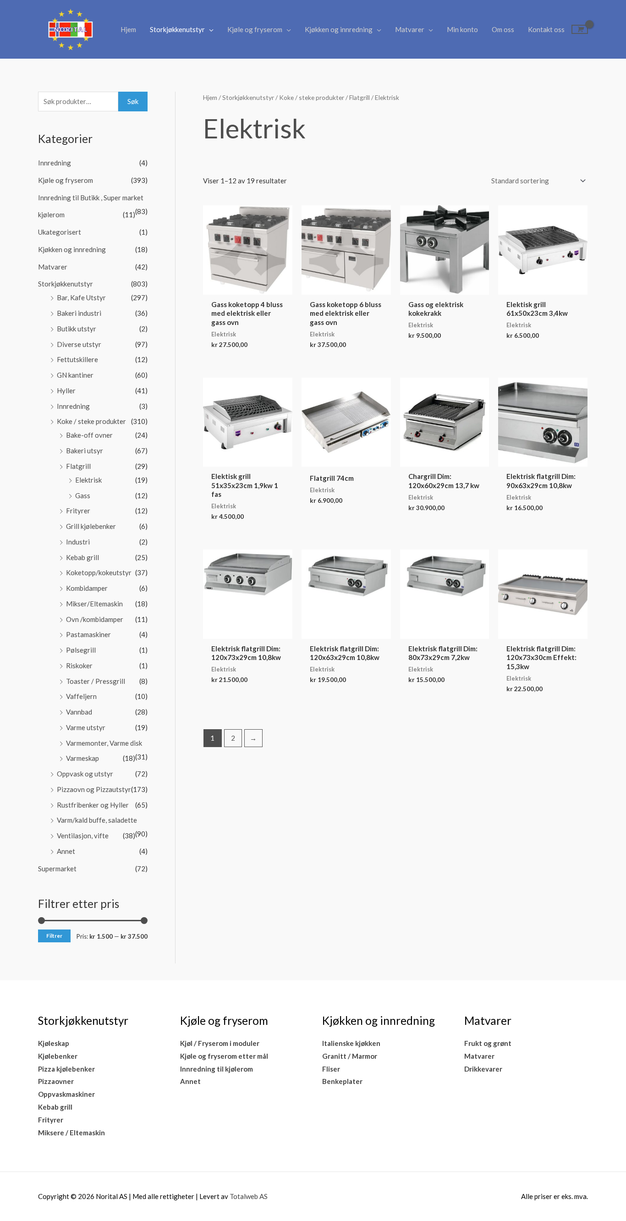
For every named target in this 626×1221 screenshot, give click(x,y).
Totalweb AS (249, 1196)
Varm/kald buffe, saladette (97, 820)
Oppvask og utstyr (85, 774)
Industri (78, 542)
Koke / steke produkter (91, 421)
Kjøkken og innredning (339, 29)
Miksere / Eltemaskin (71, 1132)
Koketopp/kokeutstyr (99, 572)
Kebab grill (82, 557)
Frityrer (78, 510)
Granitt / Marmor (349, 1056)
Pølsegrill (81, 650)
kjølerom (51, 214)
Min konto (462, 29)
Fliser (331, 1069)
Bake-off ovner (89, 435)
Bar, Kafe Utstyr (81, 297)
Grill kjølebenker (91, 526)
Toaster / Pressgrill (95, 681)
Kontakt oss (546, 29)
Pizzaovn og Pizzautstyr (94, 789)
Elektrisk (88, 480)
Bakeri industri (79, 313)
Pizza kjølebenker (66, 1069)
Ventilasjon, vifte (83, 835)
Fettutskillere (77, 359)
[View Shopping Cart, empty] (579, 29)
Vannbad (79, 712)
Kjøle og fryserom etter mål (224, 1056)
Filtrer (54, 935)
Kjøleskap (53, 1043)
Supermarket (57, 868)
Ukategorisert (59, 232)
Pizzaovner (56, 1081)
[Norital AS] (70, 28)
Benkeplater (342, 1081)
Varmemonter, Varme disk (104, 743)
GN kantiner (75, 375)
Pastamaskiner (88, 634)
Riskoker (79, 665)
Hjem (128, 29)
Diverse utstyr (79, 344)
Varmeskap (82, 758)
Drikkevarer (483, 1069)
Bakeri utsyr (84, 450)
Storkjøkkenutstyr (177, 29)
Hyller (66, 390)
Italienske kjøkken (351, 1043)
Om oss (503, 29)
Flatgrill (78, 466)
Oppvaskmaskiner (66, 1094)
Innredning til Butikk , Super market (90, 197)
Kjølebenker (57, 1056)
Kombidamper (87, 588)
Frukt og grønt (487, 1043)
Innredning (54, 163)
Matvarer (409, 29)
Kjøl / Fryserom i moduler (219, 1043)
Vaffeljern (81, 696)
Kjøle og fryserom (254, 29)
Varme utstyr (85, 727)
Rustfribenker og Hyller (93, 805)
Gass (82, 495)
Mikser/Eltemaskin (94, 604)
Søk (132, 101)
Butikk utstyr (76, 328)
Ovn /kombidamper (94, 619)
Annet (66, 851)
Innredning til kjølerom (216, 1069)
